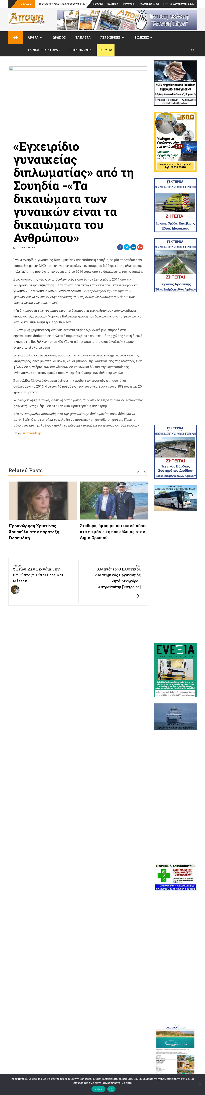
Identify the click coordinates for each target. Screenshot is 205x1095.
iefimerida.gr (31, 433)
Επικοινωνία (81, 50)
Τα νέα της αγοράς (44, 50)
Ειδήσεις (142, 37)
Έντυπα (97, 4)
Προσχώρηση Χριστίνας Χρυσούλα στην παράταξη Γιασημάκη (34, 531)
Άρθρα (33, 37)
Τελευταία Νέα (149, 4)
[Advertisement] (175, 358)
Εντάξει (98, 1089)
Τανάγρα (128, 4)
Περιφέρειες (110, 37)
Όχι (111, 1089)
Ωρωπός (112, 4)
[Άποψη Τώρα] (15, 37)
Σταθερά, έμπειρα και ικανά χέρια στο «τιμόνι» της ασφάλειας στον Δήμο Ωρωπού (113, 531)
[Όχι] (200, 1084)
